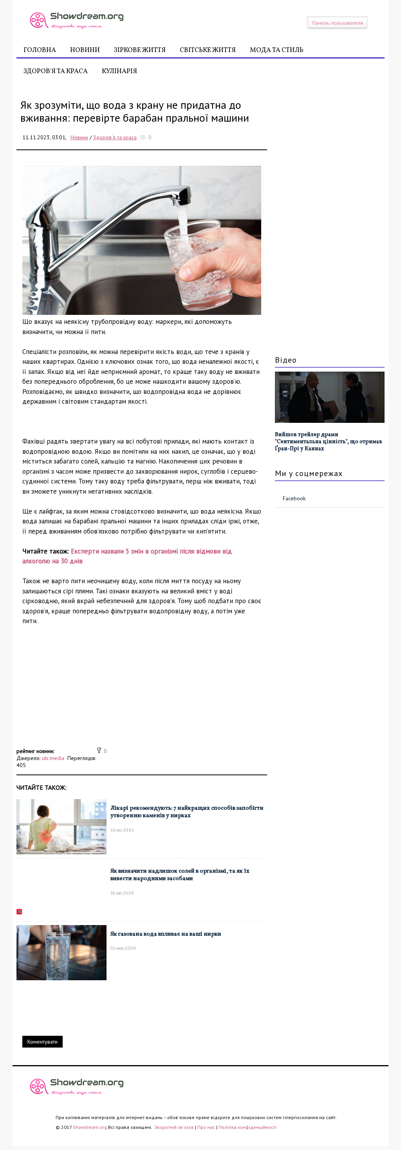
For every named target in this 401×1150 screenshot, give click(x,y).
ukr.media (53, 758)
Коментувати (42, 1041)
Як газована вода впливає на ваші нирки (165, 934)
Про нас (206, 1127)
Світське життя (208, 50)
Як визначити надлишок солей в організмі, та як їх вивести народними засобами (179, 875)
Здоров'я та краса (55, 71)
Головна (39, 50)
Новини (85, 50)
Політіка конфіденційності (247, 1127)
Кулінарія (119, 71)
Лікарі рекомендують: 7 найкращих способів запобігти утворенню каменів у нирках (187, 812)
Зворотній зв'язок (174, 1127)
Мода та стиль (276, 50)
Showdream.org (90, 1127)
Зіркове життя (140, 50)
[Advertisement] (141, 691)
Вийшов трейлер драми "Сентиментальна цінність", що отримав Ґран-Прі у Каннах (328, 442)
